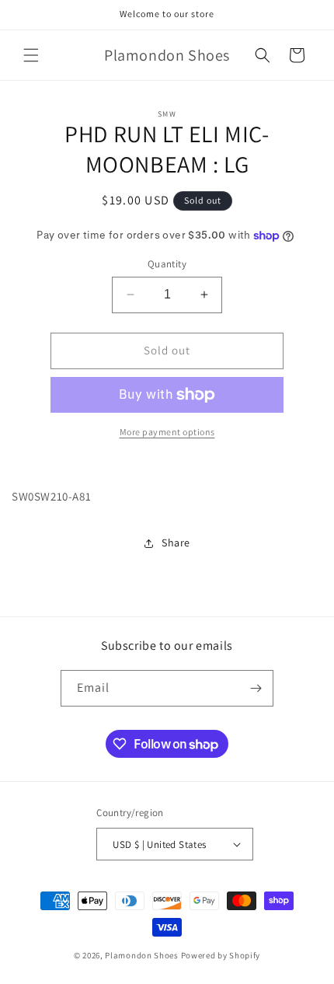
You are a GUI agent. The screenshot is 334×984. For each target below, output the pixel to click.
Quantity (167, 263)
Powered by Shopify (221, 955)
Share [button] (176, 543)
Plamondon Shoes (142, 955)
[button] (31, 55)
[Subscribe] (255, 688)
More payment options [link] (167, 432)
